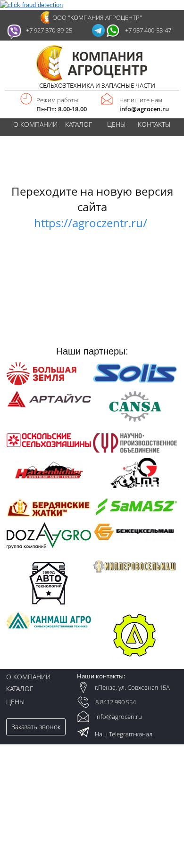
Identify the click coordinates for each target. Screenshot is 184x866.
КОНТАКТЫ (154, 124)
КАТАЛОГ (78, 124)
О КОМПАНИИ (35, 124)
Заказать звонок (35, 726)
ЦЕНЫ (116, 124)
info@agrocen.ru (144, 109)
